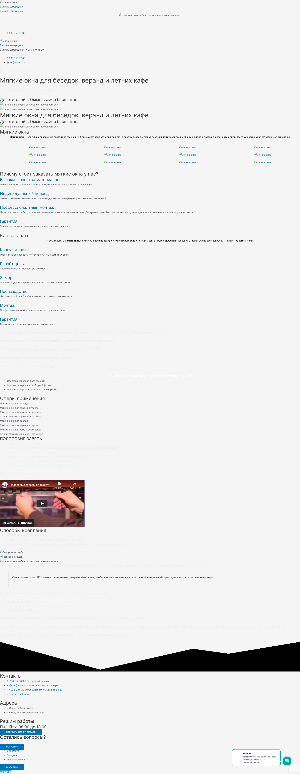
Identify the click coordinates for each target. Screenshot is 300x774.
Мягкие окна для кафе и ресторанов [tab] (20, 412)
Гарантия (8, 221)
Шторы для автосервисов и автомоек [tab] (21, 416)
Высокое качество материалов (29, 179)
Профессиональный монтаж (27, 207)
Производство (14, 291)
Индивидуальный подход (24, 193)
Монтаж (7, 305)
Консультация (13, 249)
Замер (6, 277)
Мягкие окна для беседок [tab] (14, 403)
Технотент (8, 742)
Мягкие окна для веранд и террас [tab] (19, 407)
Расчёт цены (12, 263)
